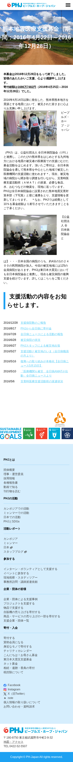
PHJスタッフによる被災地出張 (40, 345)
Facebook (14, 685)
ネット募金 (11, 663)
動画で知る (11, 486)
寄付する (9, 637)
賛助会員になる (13, 642)
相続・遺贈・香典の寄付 (19, 667)
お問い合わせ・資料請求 (19, 706)
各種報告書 (11, 482)
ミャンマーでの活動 (16, 512)
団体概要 (9, 469)
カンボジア (11, 538)
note (10, 697)
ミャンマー (11, 543)
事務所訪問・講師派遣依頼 (21, 581)
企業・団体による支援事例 (21, 599)
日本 (6, 547)
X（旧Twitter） (17, 693)
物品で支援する (13, 607)
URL (64, 152)
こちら (47, 278)
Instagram (14, 689)
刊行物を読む (12, 491)
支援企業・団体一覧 (16, 620)
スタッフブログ (13, 551)
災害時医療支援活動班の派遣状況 (42, 381)
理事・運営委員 (13, 474)
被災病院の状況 (30, 339)
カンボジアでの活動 (16, 508)
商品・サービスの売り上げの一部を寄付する (32, 616)
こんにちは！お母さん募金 (21, 655)
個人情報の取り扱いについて (22, 702)
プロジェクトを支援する (19, 603)
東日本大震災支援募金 (18, 659)
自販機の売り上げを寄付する (22, 612)
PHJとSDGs (11, 521)
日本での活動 (12, 517)
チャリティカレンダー (18, 650)
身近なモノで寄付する (18, 646)
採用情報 (9, 478)
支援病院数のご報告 (33, 322)
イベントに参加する (16, 573)
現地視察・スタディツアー (21, 577)
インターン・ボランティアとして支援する (30, 568)
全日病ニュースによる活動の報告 (42, 334)
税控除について (13, 672)
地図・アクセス (13, 741)
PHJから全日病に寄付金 (36, 328)
